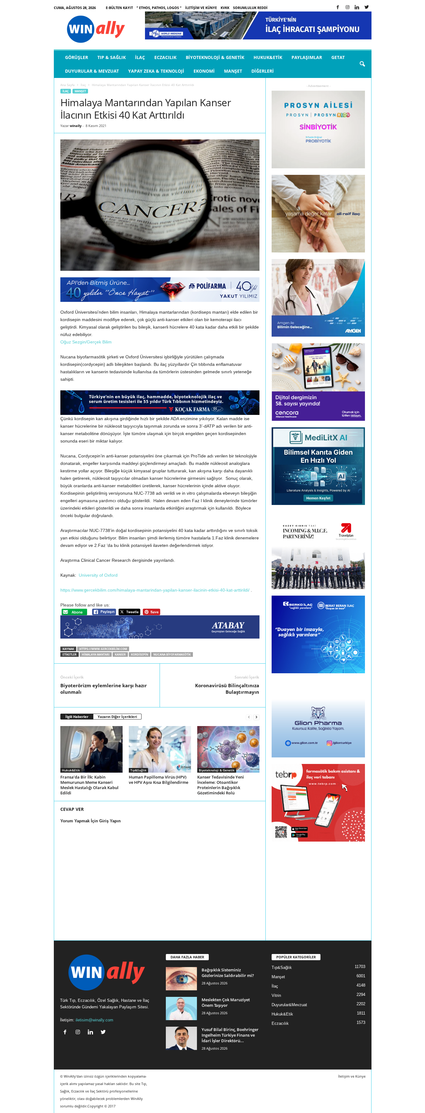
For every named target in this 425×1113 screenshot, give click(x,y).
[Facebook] (338, 7)
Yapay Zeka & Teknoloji (156, 71)
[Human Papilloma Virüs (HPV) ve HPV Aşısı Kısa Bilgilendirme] (160, 749)
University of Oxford (98, 575)
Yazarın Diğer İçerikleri (117, 716)
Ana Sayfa (67, 85)
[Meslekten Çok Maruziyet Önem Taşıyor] (181, 1008)
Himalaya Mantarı (96, 654)
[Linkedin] (357, 7)
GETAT (338, 57)
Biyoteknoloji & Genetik (215, 57)
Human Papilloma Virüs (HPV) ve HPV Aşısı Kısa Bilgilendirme (158, 779)
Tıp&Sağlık (138, 770)
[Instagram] (347, 7)
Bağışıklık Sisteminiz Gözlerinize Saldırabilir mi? (228, 972)
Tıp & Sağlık (111, 57)
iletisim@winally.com (94, 1020)
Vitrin (276, 995)
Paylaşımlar (307, 57)
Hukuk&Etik (268, 57)
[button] (362, 64)
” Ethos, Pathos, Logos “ (159, 7)
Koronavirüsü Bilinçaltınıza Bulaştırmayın (227, 688)
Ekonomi (204, 71)
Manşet (233, 71)
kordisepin (139, 654)
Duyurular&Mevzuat (289, 1004)
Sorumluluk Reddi (250, 7)
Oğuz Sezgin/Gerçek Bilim (86, 341)
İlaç (140, 57)
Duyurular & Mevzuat (92, 71)
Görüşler (76, 57)
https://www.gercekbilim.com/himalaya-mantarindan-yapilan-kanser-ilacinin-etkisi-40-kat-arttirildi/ (155, 590)
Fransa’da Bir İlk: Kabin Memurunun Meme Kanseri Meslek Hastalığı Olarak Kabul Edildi (89, 785)
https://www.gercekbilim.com (103, 649)
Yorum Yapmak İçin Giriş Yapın (90, 821)
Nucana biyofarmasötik (172, 654)
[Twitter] (367, 7)
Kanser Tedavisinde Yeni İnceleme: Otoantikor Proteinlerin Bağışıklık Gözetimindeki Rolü (220, 785)
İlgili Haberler (76, 716)
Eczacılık (165, 57)
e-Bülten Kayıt (119, 7)
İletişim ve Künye (201, 7)
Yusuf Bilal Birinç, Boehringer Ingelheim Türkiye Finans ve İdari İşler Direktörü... (230, 1035)
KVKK (225, 7)
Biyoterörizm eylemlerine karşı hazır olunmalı (103, 688)
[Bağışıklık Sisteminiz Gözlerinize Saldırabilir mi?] (181, 978)
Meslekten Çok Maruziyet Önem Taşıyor (226, 1002)
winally (76, 125)
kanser (120, 654)
